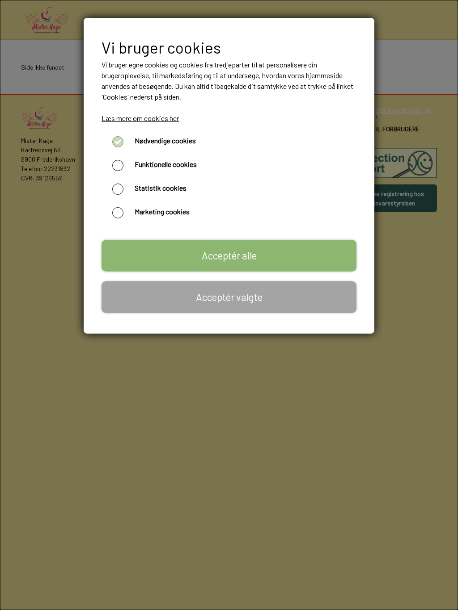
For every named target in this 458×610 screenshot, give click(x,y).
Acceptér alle (229, 255)
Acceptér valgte (229, 297)
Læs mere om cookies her (140, 118)
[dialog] (229, 305)
